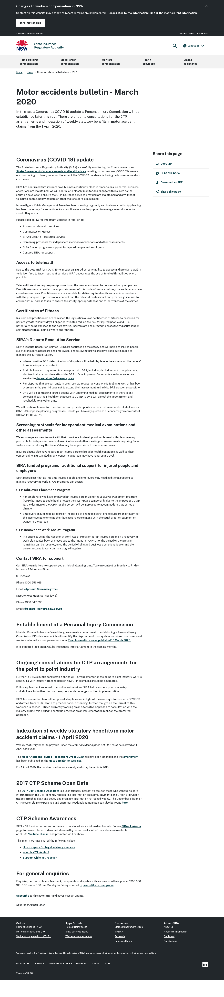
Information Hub (142, 13)
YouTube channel (38, 834)
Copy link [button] (166, 163)
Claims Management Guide (129, 927)
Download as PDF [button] (172, 182)
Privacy (95, 963)
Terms (106, 963)
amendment (131, 756)
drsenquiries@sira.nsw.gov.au (55, 378)
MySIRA (183, 33)
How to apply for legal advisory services (49, 847)
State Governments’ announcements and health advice (51, 171)
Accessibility (22, 963)
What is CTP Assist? (36, 852)
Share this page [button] (171, 191)
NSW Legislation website (65, 760)
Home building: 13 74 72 (29, 927)
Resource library (123, 941)
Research (120, 936)
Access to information (175, 931)
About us (168, 927)
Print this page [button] (170, 173)
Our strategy (170, 941)
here (125, 802)
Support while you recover (40, 857)
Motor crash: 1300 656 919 (30, 931)
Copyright (39, 963)
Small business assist (76, 931)
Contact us (202, 33)
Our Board (169, 936)
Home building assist (76, 927)
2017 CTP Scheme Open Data (40, 790)
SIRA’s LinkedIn (131, 826)
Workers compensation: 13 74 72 (33, 936)
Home (19, 72)
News (192, 33)
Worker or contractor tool (78, 936)
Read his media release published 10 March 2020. (99, 640)
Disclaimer (81, 963)
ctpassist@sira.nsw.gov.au (41, 589)
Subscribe (22, 895)
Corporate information (60, 963)
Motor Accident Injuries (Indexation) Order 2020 (53, 756)
